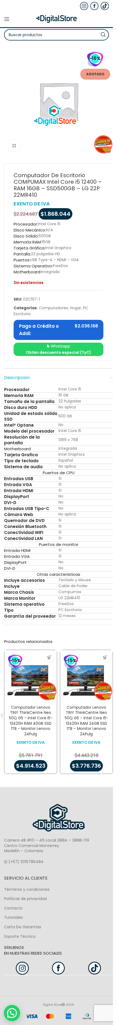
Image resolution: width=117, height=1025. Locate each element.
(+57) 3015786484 (25, 861)
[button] (49, 657)
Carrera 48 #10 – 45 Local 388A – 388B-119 (46, 840)
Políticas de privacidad (25, 898)
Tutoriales (13, 917)
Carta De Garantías (22, 927)
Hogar (75, 308)
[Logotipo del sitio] (56, 18)
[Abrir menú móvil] (6, 19)
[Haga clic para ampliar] (14, 145)
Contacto (13, 908)
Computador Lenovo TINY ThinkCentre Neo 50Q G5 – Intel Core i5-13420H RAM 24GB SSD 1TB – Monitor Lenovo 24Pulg (86, 721)
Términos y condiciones (27, 889)
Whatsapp (58, 349)
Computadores (53, 308)
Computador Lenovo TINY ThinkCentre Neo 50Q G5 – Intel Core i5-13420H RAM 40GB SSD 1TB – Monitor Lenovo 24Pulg (31, 721)
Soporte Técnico (20, 936)
